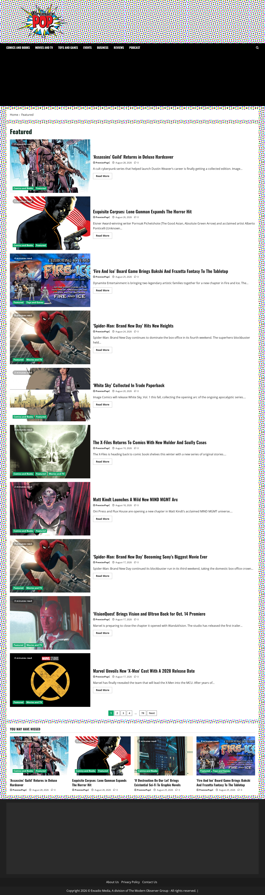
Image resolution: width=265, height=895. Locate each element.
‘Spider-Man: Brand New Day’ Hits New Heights (50, 337)
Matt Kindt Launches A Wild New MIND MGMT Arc (50, 508)
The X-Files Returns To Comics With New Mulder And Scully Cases (50, 451)
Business (102, 47)
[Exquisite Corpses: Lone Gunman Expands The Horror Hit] (101, 755)
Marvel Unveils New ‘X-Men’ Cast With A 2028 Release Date (50, 680)
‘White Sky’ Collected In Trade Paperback (50, 394)
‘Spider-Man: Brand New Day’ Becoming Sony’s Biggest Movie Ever (50, 566)
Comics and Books (18, 47)
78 (142, 713)
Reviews (119, 47)
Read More (104, 176)
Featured (41, 188)
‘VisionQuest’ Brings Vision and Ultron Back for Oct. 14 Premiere (50, 623)
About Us (112, 882)
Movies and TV (44, 47)
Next (152, 713)
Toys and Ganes (68, 47)
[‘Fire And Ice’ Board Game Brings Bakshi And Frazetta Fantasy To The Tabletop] (225, 755)
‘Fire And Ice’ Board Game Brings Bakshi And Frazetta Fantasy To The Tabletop (50, 280)
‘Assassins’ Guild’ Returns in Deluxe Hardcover (50, 166)
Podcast (134, 47)
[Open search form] (257, 47)
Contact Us (149, 882)
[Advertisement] (132, 79)
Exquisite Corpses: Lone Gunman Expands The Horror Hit (50, 223)
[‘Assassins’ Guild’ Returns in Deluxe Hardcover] (39, 755)
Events (87, 47)
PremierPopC (103, 162)
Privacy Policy (130, 882)
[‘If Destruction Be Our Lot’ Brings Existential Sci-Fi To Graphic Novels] (163, 755)
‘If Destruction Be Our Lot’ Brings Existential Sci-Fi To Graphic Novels (157, 782)
